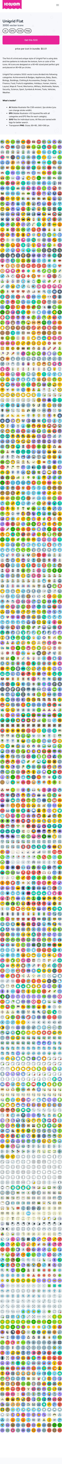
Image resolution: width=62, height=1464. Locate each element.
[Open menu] (57, 5)
